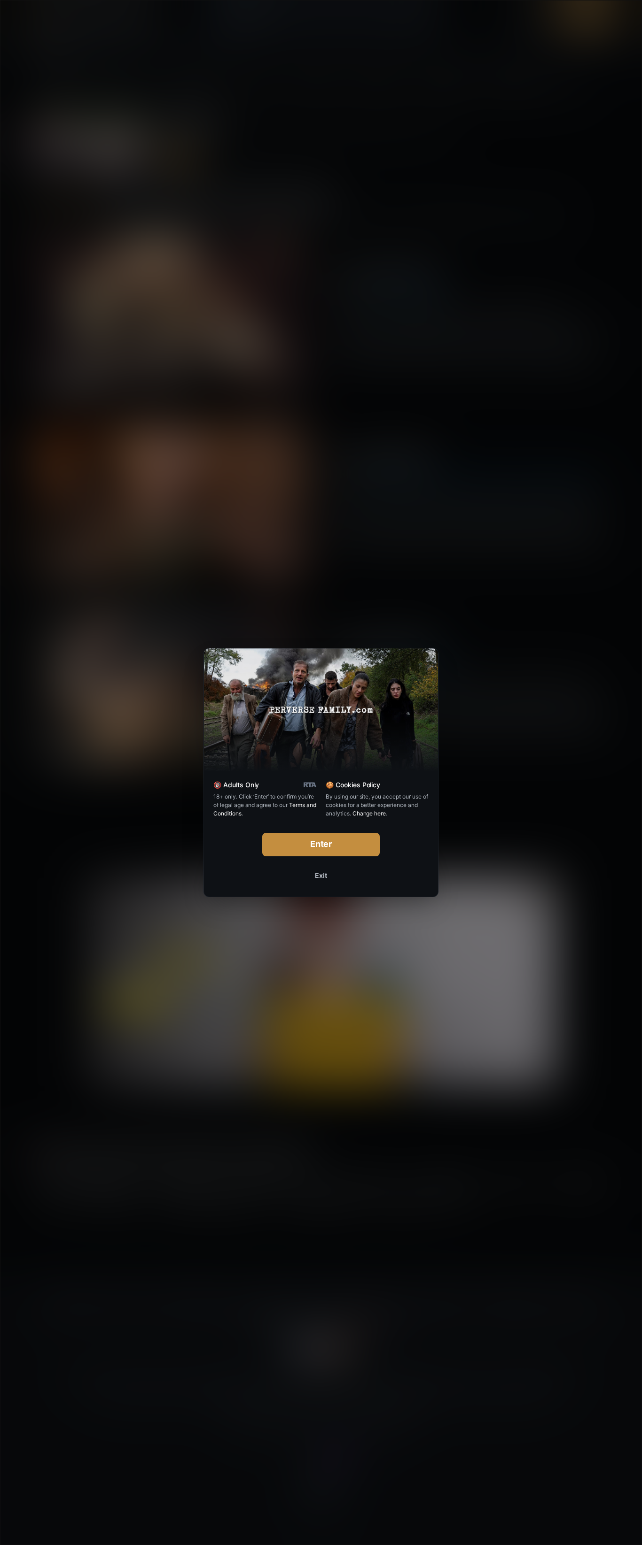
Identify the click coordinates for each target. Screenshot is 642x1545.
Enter (321, 844)
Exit (321, 875)
